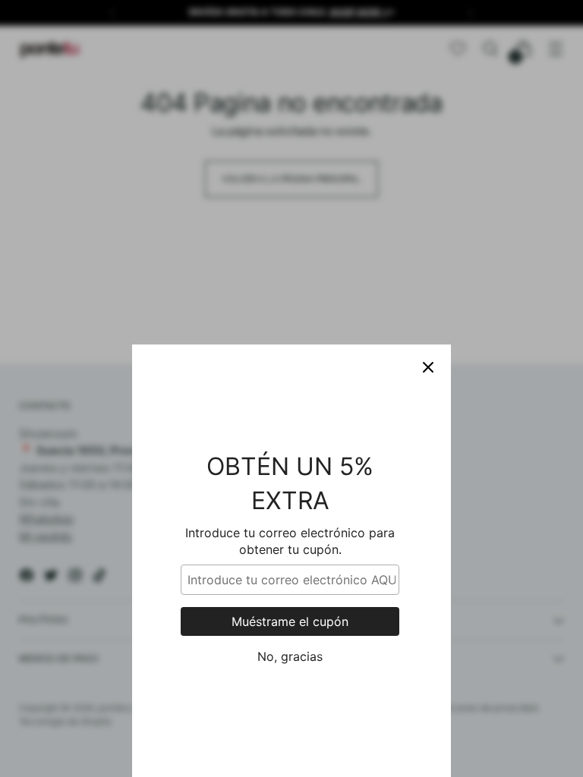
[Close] (428, 367)
